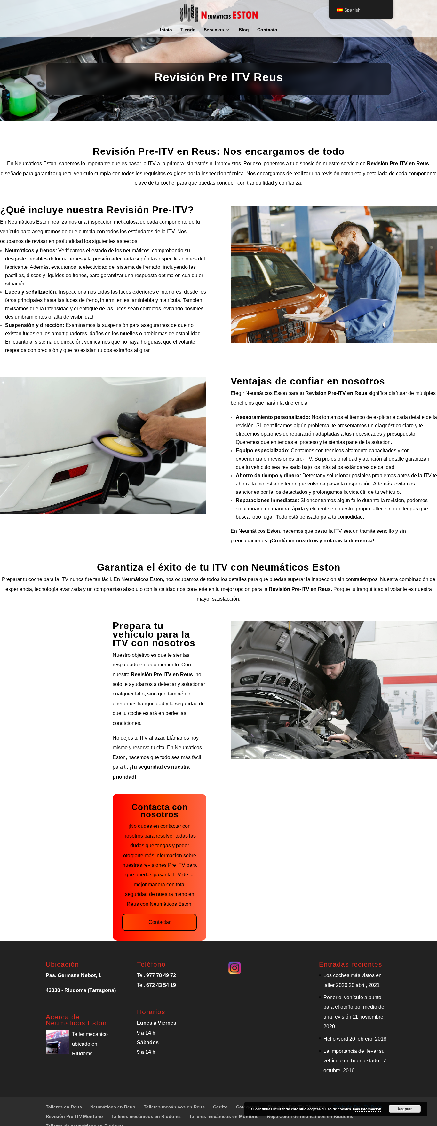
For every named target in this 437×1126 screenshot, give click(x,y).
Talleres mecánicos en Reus (174, 1106)
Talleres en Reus (64, 1106)
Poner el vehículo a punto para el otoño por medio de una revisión (353, 1007)
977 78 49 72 (161, 975)
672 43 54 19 (161, 985)
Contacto (267, 29)
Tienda (187, 29)
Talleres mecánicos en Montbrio (224, 1116)
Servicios (214, 29)
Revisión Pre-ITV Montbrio (74, 1116)
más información (367, 1109)
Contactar (159, 922)
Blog (244, 29)
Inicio (166, 29)
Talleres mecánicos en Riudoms (146, 1116)
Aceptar (404, 1109)
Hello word (335, 1039)
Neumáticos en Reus (112, 1106)
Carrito (220, 1106)
